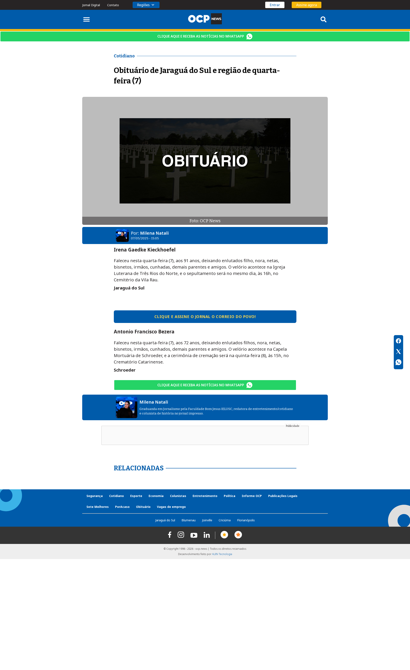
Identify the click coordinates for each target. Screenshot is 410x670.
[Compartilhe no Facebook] (398, 341)
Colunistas (178, 496)
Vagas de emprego (171, 507)
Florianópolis (246, 520)
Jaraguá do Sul (165, 520)
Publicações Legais (282, 496)
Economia (156, 496)
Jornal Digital (91, 5)
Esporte (136, 496)
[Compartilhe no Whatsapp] (398, 363)
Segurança (94, 496)
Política (229, 496)
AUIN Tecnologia (222, 554)
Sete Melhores (97, 507)
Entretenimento (205, 496)
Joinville (207, 520)
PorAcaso (122, 507)
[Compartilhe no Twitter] (398, 352)
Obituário (143, 507)
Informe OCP (252, 496)
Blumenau (189, 520)
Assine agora (306, 5)
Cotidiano (116, 496)
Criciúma (225, 520)
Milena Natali (154, 233)
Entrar (275, 5)
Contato (113, 5)
